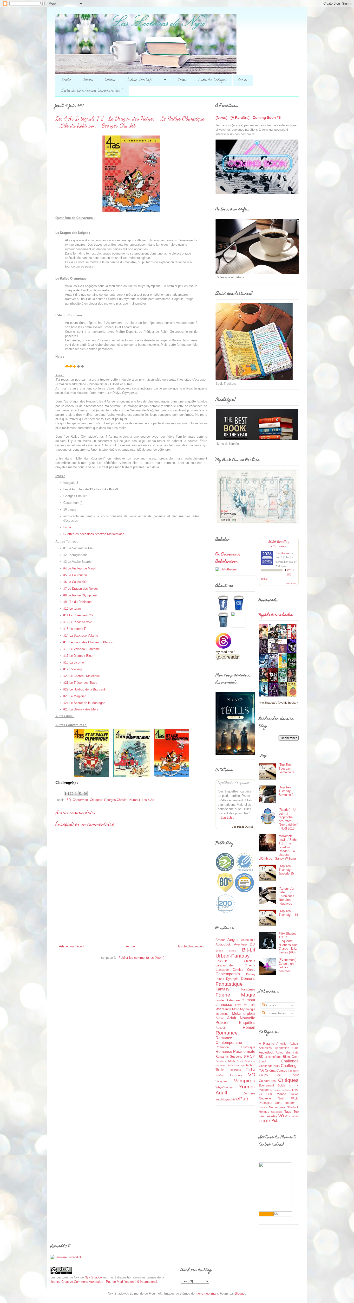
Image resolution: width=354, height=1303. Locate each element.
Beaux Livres (226, 950)
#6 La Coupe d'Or (75, 582)
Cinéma (110, 80)
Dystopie (232, 979)
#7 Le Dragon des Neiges (80, 588)
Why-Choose (224, 1087)
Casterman (80, 800)
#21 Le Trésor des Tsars (80, 682)
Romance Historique (235, 1047)
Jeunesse (224, 1005)
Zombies (249, 1093)
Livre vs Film (245, 1004)
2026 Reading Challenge (278, 543)
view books (290, 583)
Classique (222, 969)
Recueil (221, 1027)
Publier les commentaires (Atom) (141, 957)
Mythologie (247, 1009)
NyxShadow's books (275, 615)
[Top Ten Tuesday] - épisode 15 (286, 869)
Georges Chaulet (115, 800)
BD (68, 800)
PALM (295, 1098)
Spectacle (221, 1061)
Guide (220, 1000)
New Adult (226, 1018)
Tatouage (239, 1065)
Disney (250, 974)
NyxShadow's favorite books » (279, 702)
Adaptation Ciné (287, 1047)
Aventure (240, 944)
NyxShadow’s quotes (233, 782)
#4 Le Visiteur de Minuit (79, 568)
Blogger (240, 1293)
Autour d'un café (287, 1052)
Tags (229, 1065)
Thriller (250, 1069)
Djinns (220, 978)
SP (252, 1056)
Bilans (88, 80)
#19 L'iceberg (72, 669)
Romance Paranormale (235, 1051)
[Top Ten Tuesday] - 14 (288, 913)
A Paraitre (266, 1043)
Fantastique (229, 984)
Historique (233, 1000)
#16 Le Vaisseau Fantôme (81, 649)
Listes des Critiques (212, 80)
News (182, 80)
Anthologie (248, 939)
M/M (218, 1009)
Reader (66, 80)
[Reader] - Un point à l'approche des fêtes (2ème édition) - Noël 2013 (288, 819)
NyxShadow (282, 553)
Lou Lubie (227, 817)
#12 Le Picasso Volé (77, 622)
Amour (220, 940)
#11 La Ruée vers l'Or (78, 615)
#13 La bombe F (74, 629)
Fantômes (248, 989)
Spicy (231, 1060)
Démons (248, 979)
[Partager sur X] (76, 793)
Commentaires (275, 1013)
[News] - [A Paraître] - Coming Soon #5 (248, 117)
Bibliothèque (273, 1056)
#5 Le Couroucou (75, 575)
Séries (242, 80)
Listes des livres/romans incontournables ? (92, 91)
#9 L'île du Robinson (77, 602)
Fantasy (222, 989)
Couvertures (267, 1081)
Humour (134, 800)
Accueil (131, 946)
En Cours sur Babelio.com (228, 558)
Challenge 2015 (269, 1065)
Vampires (244, 1080)
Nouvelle (247, 1018)
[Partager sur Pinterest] (85, 793)
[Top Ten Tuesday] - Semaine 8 (286, 768)
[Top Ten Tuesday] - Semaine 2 (286, 791)
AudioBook (223, 944)
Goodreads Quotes (242, 826)
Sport (240, 1061)
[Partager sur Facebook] (80, 793)
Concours (293, 1070)
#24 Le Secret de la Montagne (84, 703)
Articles (270, 1005)
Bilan (286, 1057)
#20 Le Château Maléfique (81, 676)
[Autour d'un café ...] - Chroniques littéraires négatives (287, 896)
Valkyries (221, 1081)
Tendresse (235, 1069)
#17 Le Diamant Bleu (77, 656)
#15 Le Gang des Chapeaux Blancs (88, 642)
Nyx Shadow (93, 1277)
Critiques (96, 800)
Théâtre (220, 1075)
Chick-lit (221, 961)
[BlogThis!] (71, 793)
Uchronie (236, 1075)
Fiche (67, 527)
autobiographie (226, 1099)
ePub (242, 1098)
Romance (227, 1032)
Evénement (266, 1085)
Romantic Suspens (229, 1056)
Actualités (265, 1047)
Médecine (222, 1013)
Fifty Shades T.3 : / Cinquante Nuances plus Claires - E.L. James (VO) (288, 943)
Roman (249, 1027)
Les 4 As (148, 800)
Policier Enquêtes (235, 1023)
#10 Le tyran (72, 608)
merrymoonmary (207, 1293)
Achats (294, 1043)
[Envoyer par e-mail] (67, 793)
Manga (226, 1009)
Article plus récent (71, 946)
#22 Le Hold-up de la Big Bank (84, 689)
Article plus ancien (190, 946)
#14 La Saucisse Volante (80, 635)
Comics (238, 969)
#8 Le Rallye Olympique (80, 595)
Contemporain (228, 974)
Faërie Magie (235, 994)
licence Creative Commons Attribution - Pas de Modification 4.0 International (104, 1282)
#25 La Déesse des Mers (80, 709)
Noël (281, 1098)
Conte (251, 969)
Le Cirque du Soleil (280, 1090)
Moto (235, 1009)
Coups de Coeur (279, 1075)
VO (251, 1074)
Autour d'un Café (139, 80)
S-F (246, 1056)
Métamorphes (243, 1013)
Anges (232, 940)
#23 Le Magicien (74, 696)
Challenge (290, 1061)
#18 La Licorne (73, 662)
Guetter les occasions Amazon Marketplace (93, 534)
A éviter (282, 1043)
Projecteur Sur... (270, 1102)
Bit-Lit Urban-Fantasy (235, 952)
